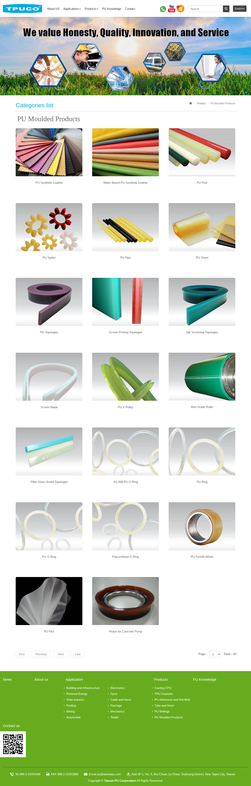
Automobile (73, 717)
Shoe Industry (75, 699)
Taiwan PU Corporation (22, 8)
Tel (17, 774)
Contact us (11, 726)
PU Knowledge (204, 680)
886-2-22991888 (67, 774)
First (22, 654)
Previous (41, 654)
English (239, 8)
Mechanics (117, 711)
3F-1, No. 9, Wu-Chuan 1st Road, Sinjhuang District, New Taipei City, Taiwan (186, 774)
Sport (113, 693)
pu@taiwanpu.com (109, 774)
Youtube (171, 8)
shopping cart (180, 8)
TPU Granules (164, 693)
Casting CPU (163, 688)
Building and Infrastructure (83, 688)
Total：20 (230, 654)
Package (116, 705)
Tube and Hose (164, 705)
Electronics (117, 688)
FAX (53, 774)
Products (161, 680)
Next (61, 654)
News (7, 680)
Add (134, 774)
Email (92, 774)
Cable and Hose (120, 699)
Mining (70, 711)
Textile (114, 717)
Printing (71, 705)
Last (77, 654)
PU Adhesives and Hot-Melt (172, 699)
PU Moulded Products (169, 717)
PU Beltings (162, 711)
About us (41, 680)
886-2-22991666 (30, 774)
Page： (203, 654)
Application (74, 680)
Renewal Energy (76, 693)
